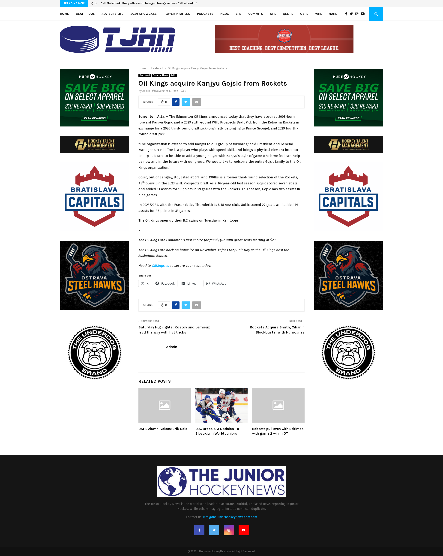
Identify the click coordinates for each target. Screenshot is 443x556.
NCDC (224, 14)
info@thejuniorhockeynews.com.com (230, 517)
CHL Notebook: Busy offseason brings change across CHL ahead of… (150, 3)
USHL (304, 14)
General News (160, 75)
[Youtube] (364, 14)
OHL (273, 14)
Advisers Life (112, 14)
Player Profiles (177, 14)
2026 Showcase (143, 14)
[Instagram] (358, 14)
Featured (145, 75)
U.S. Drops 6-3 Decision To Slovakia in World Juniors (217, 431)
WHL (318, 14)
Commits (255, 14)
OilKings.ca (160, 266)
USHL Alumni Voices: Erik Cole (162, 429)
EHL (238, 14)
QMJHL (288, 14)
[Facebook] (347, 14)
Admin (146, 91)
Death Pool (85, 14)
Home (64, 14)
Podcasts (205, 14)
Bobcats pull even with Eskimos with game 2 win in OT (277, 431)
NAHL (333, 14)
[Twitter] (352, 14)
